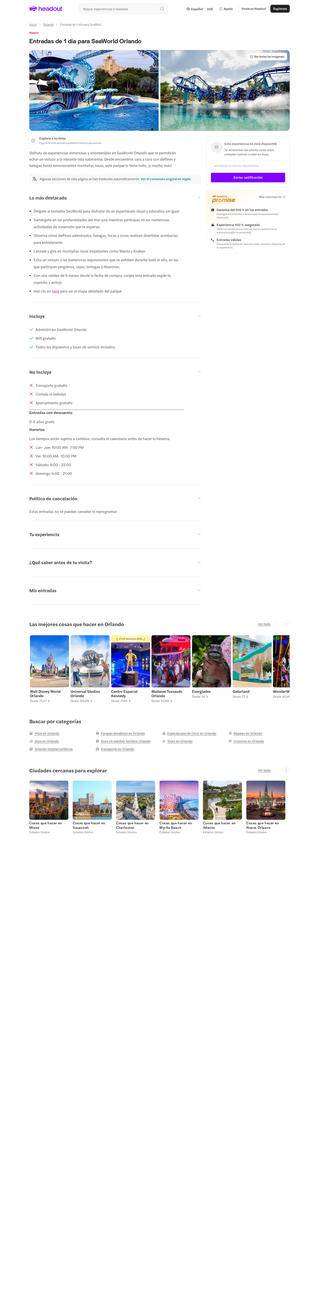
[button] (94, 90)
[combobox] (124, 9)
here (55, 291)
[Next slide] (286, 623)
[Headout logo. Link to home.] (45, 8)
